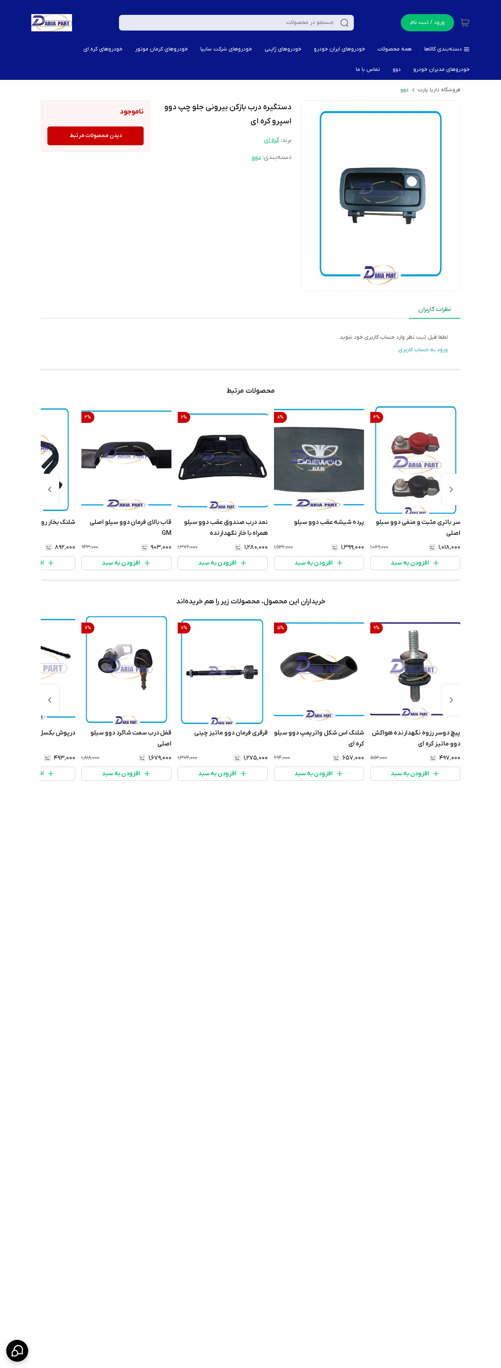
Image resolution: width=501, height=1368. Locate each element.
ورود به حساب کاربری (423, 350)
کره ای (271, 140)
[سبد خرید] (465, 22)
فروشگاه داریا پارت (439, 90)
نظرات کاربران (434, 309)
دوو (404, 90)
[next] (49, 489)
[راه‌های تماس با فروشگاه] (17, 1351)
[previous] (451, 489)
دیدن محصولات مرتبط (96, 135)
